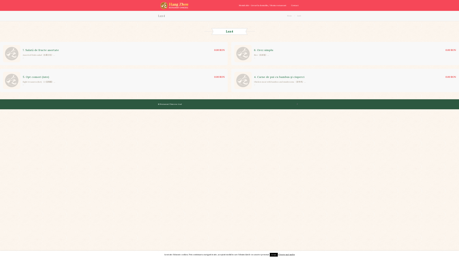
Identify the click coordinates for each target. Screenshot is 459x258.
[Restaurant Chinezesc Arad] (174, 5)
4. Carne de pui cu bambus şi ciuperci (279, 77)
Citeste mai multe (286, 254)
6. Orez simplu (263, 50)
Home (289, 16)
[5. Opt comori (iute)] (11, 80)
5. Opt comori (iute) (36, 77)
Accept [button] (273, 255)
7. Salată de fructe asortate (41, 50)
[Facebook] (297, 104)
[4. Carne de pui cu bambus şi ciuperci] (243, 80)
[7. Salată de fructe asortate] (11, 53)
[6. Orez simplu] (243, 53)
